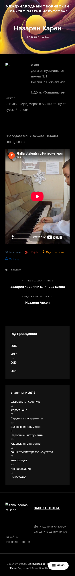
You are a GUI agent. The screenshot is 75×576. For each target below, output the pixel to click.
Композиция (19, 460)
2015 (14, 346)
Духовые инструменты (26, 427)
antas (45, 37)
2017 (14, 354)
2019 (14, 363)
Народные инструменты (27, 435)
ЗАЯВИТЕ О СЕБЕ (47, 508)
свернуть (34, 402)
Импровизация (21, 469)
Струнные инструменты (27, 418)
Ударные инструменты (26, 443)
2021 (14, 371)
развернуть (18, 402)
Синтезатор (18, 477)
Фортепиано (19, 410)
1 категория (16, 269)
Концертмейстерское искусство (32, 452)
